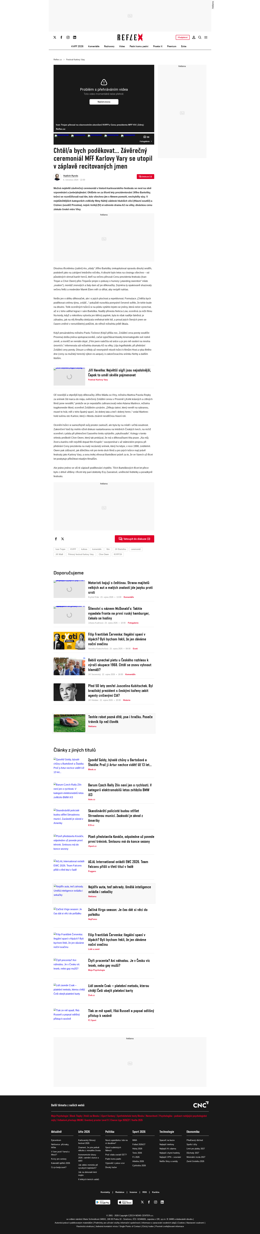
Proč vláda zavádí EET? (116, 1155)
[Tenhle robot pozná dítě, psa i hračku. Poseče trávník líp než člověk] (69, 723)
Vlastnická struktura (85, 1226)
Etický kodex (148, 1226)
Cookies (181, 1223)
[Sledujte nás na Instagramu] (68, 37)
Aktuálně (56, 1132)
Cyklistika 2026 (139, 1165)
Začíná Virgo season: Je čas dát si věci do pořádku (117, 912)
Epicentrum (56, 1140)
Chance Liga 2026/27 (120, 1120)
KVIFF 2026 (77, 46)
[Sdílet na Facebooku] (56, 538)
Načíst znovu (104, 102)
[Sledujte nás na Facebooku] (61, 37)
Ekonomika (193, 1132)
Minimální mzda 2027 (196, 1157)
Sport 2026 (138, 1132)
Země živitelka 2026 (195, 1161)
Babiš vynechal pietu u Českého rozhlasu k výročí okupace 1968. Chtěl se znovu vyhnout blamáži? (119, 665)
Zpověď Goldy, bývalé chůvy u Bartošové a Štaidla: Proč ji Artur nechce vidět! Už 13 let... (120, 762)
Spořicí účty (192, 1144)
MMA (134, 1140)
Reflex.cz (58, 59)
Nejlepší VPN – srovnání (170, 1157)
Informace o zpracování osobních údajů (159, 1223)
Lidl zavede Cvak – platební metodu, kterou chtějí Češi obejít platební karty (118, 988)
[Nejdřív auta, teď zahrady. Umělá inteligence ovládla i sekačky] (69, 893)
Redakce (119, 1192)
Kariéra (155, 1192)
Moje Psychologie (59, 1115)
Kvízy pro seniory (59, 1159)
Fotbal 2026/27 (138, 1144)
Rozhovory (109, 46)
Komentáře (93, 46)
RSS (144, 1192)
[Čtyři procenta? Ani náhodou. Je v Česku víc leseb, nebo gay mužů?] (69, 967)
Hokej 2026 (137, 1149)
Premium (171, 46)
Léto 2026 (84, 1132)
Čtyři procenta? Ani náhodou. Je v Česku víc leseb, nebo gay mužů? (119, 963)
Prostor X (157, 46)
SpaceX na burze (167, 1140)
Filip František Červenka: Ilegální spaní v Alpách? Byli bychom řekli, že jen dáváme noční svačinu (117, 639)
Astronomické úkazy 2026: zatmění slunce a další (88, 1158)
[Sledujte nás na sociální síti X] (54, 37)
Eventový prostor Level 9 (96, 1120)
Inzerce (133, 1192)
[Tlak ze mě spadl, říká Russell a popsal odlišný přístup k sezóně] (69, 1017)
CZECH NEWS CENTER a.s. (141, 1215)
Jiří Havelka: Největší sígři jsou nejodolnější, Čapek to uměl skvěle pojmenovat (119, 372)
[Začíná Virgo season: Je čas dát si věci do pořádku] (69, 916)
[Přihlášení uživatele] (194, 37)
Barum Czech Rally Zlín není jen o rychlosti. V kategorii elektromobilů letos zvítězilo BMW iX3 (120, 790)
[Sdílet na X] (62, 538)
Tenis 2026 (137, 1153)
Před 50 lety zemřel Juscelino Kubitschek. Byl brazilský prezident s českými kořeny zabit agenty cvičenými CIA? (120, 691)
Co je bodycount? (58, 1167)
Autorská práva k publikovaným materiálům (74, 1223)
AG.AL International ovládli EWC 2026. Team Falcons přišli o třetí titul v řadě (118, 864)
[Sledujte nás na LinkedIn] (74, 37)
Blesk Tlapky (76, 1115)
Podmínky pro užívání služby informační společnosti (117, 1223)
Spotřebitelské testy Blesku (130, 1115)
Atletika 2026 (138, 1161)
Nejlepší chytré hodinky (169, 1153)
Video (122, 46)
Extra (183, 46)
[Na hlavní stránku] (130, 37)
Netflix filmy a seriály (168, 1161)
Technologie (166, 1132)
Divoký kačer (111, 1167)
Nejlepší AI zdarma (167, 1149)
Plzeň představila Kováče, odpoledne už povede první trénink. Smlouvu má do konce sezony (121, 839)
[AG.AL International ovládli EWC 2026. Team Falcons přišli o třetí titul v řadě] (69, 868)
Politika (109, 1132)
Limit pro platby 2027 (196, 1149)
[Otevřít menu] (206, 37)
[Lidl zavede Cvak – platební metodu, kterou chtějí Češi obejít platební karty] (69, 992)
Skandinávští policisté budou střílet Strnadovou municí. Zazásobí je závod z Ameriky (115, 816)
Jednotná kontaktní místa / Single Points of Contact (118, 1226)
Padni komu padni (139, 46)
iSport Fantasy (108, 1115)
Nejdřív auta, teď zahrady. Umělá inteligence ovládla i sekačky (119, 889)
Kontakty (105, 1192)
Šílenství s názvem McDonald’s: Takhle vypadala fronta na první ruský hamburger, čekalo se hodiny (118, 613)
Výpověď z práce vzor (115, 1163)
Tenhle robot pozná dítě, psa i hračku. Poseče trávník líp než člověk (120, 719)
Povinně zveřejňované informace (169, 1226)
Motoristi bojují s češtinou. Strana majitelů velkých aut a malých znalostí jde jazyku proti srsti (120, 587)
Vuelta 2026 (137, 1120)
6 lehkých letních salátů (88, 1179)
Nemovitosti (152, 1115)
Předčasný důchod (195, 1140)
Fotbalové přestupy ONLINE (70, 1120)
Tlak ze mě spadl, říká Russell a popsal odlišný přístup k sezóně (121, 1013)
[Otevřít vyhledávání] (200, 37)
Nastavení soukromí (195, 1223)
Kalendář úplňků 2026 (60, 1163)
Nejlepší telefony (166, 1144)
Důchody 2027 (193, 1153)
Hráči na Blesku (91, 1115)
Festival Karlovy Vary (75, 59)
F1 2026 (135, 1157)
